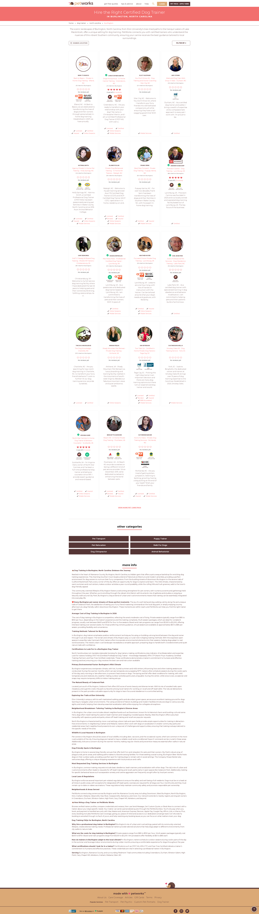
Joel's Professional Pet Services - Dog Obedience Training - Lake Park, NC (176, 261)
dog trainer (81, 23)
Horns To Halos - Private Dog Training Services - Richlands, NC (145, 440)
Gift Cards (139, 897)
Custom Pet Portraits (144, 902)
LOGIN (162, 4)
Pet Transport (98, 539)
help (147, 4)
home (71, 23)
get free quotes (111, 4)
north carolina (95, 23)
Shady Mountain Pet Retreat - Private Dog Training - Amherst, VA (114, 350)
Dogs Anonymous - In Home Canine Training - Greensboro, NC (114, 81)
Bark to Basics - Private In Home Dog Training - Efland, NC (83, 80)
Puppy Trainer (160, 539)
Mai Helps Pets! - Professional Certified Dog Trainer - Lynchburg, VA (114, 261)
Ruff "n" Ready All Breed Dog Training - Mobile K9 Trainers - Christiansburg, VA (83, 260)
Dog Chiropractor (99, 552)
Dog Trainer (163, 902)
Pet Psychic (126, 902)
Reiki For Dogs (160, 545)
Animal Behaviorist (160, 552)
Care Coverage (115, 897)
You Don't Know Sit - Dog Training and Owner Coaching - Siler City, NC (145, 80)
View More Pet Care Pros (129, 507)
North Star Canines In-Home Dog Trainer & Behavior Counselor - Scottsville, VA (83, 440)
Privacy (158, 897)
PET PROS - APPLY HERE (179, 4)
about (138, 4)
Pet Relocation (99, 545)
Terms (149, 897)
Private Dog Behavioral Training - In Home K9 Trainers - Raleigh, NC (114, 170)
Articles (128, 897)
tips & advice (127, 4)
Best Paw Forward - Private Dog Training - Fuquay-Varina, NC (145, 170)
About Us (101, 897)
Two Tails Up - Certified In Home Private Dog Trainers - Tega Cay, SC (145, 350)
